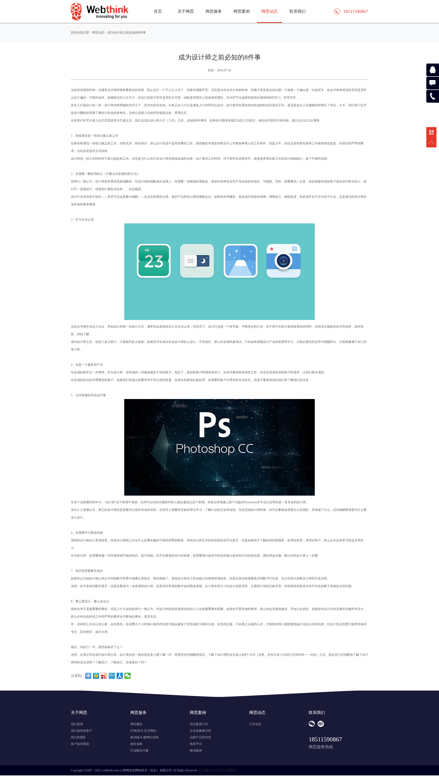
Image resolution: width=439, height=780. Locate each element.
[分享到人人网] (120, 676)
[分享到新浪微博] (104, 676)
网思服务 (214, 11)
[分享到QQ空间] (96, 676)
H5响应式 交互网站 (143, 730)
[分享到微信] (127, 676)
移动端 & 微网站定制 (144, 737)
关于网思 (186, 11)
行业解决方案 (139, 750)
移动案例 (196, 750)
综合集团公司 (199, 724)
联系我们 (297, 11)
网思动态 (269, 11)
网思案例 (241, 11)
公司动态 (255, 724)
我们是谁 (77, 724)
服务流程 (136, 744)
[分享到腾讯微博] (112, 676)
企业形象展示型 (200, 730)
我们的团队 (78, 737)
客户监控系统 (80, 744)
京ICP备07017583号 (211, 770)
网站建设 (136, 724)
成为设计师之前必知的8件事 (127, 32)
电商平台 (196, 744)
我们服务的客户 (81, 730)
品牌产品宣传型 (200, 737)
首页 (158, 11)
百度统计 (231, 770)
